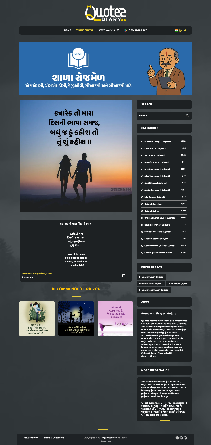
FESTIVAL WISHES (109, 30)
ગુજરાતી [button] (182, 30)
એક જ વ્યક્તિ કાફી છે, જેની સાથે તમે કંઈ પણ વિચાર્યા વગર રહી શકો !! (76, 319)
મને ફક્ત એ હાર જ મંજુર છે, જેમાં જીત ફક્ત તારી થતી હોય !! (115, 319)
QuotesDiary (110, 438)
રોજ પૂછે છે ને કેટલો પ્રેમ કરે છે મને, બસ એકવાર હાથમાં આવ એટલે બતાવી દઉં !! (37, 319)
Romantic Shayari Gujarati (37, 274)
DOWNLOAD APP (138, 30)
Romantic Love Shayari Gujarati (153, 290)
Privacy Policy (31, 438)
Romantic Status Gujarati (150, 283)
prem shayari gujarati (178, 283)
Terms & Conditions (54, 438)
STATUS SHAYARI (85, 30)
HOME (67, 30)
